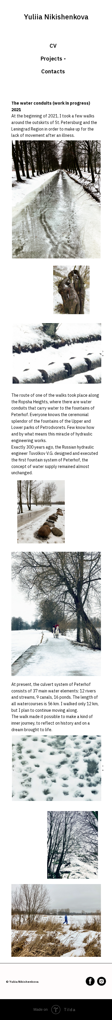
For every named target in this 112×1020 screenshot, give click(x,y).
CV (53, 45)
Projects (51, 58)
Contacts (53, 71)
